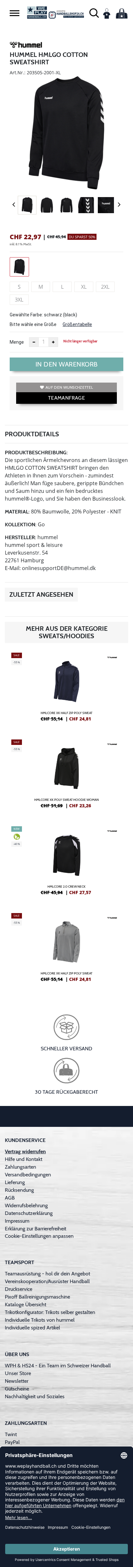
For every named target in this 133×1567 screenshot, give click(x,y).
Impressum (17, 1221)
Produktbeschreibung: (36, 452)
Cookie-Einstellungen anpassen (39, 1236)
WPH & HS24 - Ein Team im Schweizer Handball (58, 1366)
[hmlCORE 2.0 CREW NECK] (66, 863)
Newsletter (16, 1381)
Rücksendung (19, 1190)
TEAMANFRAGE (66, 398)
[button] (14, 13)
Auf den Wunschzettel (69, 387)
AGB (10, 1198)
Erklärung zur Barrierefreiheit (35, 1229)
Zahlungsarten (20, 1167)
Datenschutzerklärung (29, 1213)
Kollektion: (20, 524)
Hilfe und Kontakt (23, 1159)
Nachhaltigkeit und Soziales (35, 1396)
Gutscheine (17, 1389)
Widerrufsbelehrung (26, 1205)
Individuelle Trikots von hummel (40, 1320)
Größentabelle (77, 324)
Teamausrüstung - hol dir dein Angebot (47, 1274)
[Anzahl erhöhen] (53, 342)
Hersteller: (20, 537)
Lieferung (15, 1182)
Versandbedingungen (28, 1175)
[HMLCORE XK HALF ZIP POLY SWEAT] (66, 689)
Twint (11, 1434)
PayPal (12, 1442)
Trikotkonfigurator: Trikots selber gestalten (50, 1312)
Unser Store (18, 1373)
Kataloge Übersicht (25, 1304)
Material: (17, 512)
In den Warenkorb (67, 364)
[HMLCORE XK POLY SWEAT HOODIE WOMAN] (66, 776)
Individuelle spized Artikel (32, 1328)
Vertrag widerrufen (25, 1151)
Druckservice (18, 1289)
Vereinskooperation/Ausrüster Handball (47, 1281)
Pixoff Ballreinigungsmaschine (37, 1297)
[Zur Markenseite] (26, 46)
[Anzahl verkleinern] (34, 342)
